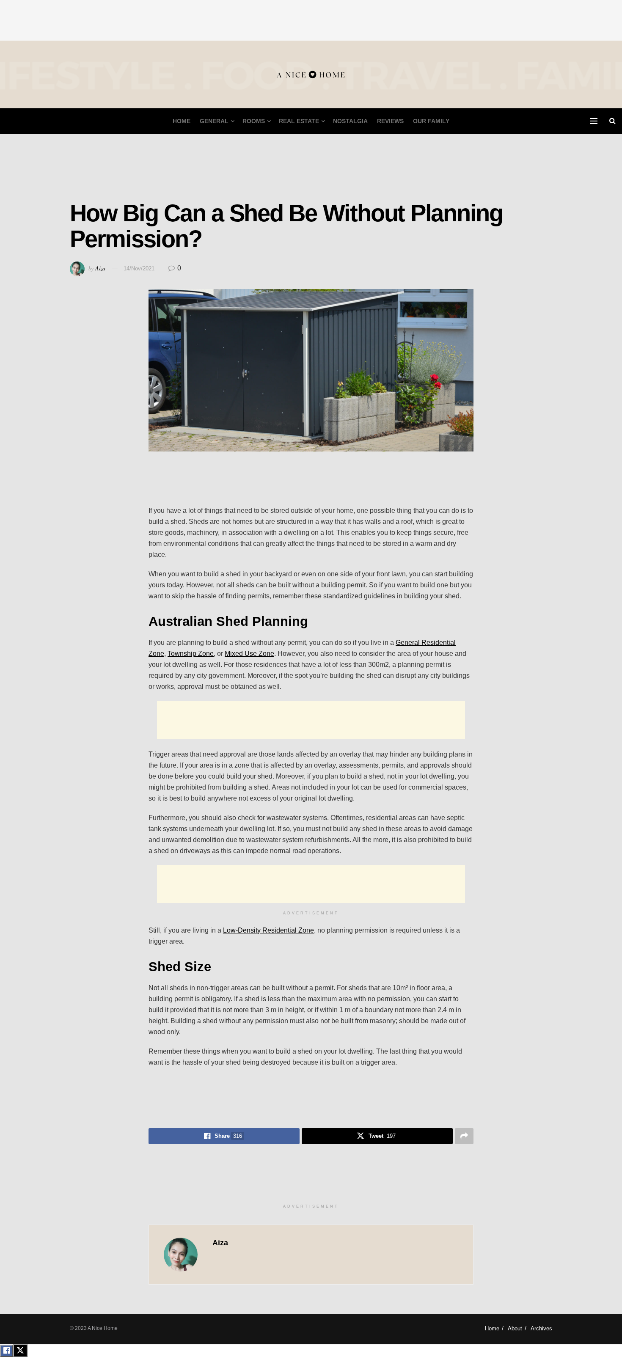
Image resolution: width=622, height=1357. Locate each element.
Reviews (390, 121)
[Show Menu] (593, 121)
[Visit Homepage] (311, 74)
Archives (541, 1328)
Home (181, 121)
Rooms (253, 121)
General (214, 121)
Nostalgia (350, 121)
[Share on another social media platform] (464, 1136)
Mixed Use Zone (249, 653)
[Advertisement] (311, 19)
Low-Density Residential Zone (268, 930)
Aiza (100, 268)
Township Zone (191, 653)
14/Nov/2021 (139, 268)
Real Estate (299, 121)
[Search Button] (612, 121)
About (515, 1328)
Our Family (431, 121)
